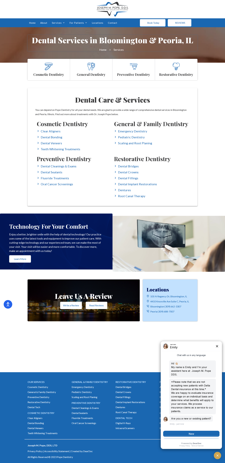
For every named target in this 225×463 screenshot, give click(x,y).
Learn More (20, 258)
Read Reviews (96, 305)
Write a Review (71, 305)
